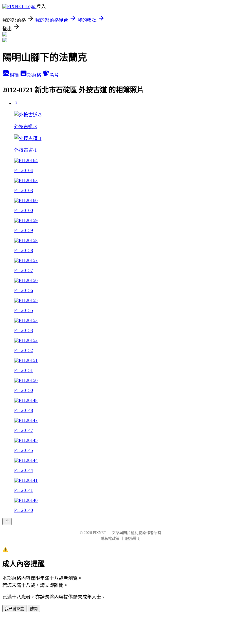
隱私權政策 (110, 538)
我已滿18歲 (14, 609)
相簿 (14, 75)
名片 (54, 75)
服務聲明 (132, 538)
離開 (34, 609)
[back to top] (7, 521)
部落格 (34, 75)
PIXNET (99, 532)
